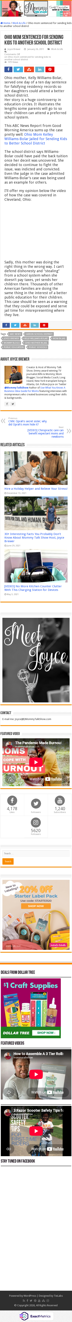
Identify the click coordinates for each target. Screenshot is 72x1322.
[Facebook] (27, 1300)
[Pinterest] (35, 1300)
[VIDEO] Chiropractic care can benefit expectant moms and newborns (46, 432)
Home (6, 23)
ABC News (15, 334)
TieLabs (58, 1295)
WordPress (30, 1295)
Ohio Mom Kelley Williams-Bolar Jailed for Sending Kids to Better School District (35, 138)
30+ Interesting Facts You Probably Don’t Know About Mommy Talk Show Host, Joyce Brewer (34, 537)
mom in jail (59, 338)
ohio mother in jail (36, 343)
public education (14, 347)
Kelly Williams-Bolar (36, 338)
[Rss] (23, 1300)
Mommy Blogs (12, 343)
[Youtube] (39, 1300)
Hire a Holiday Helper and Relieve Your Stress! (36, 488)
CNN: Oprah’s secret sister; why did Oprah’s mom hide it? (27, 421)
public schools (38, 347)
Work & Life (19, 23)
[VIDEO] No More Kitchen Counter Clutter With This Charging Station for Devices (33, 588)
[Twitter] (31, 1300)
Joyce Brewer (14, 49)
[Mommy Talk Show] (36, 9)
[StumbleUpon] (43, 1300)
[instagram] (47, 1300)
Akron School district (39, 334)
